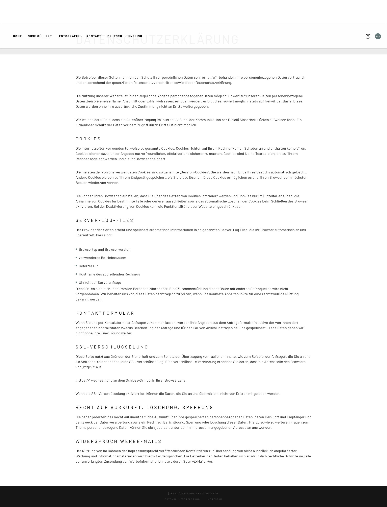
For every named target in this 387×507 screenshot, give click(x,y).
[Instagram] (368, 36)
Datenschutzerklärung (182, 499)
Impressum (214, 499)
